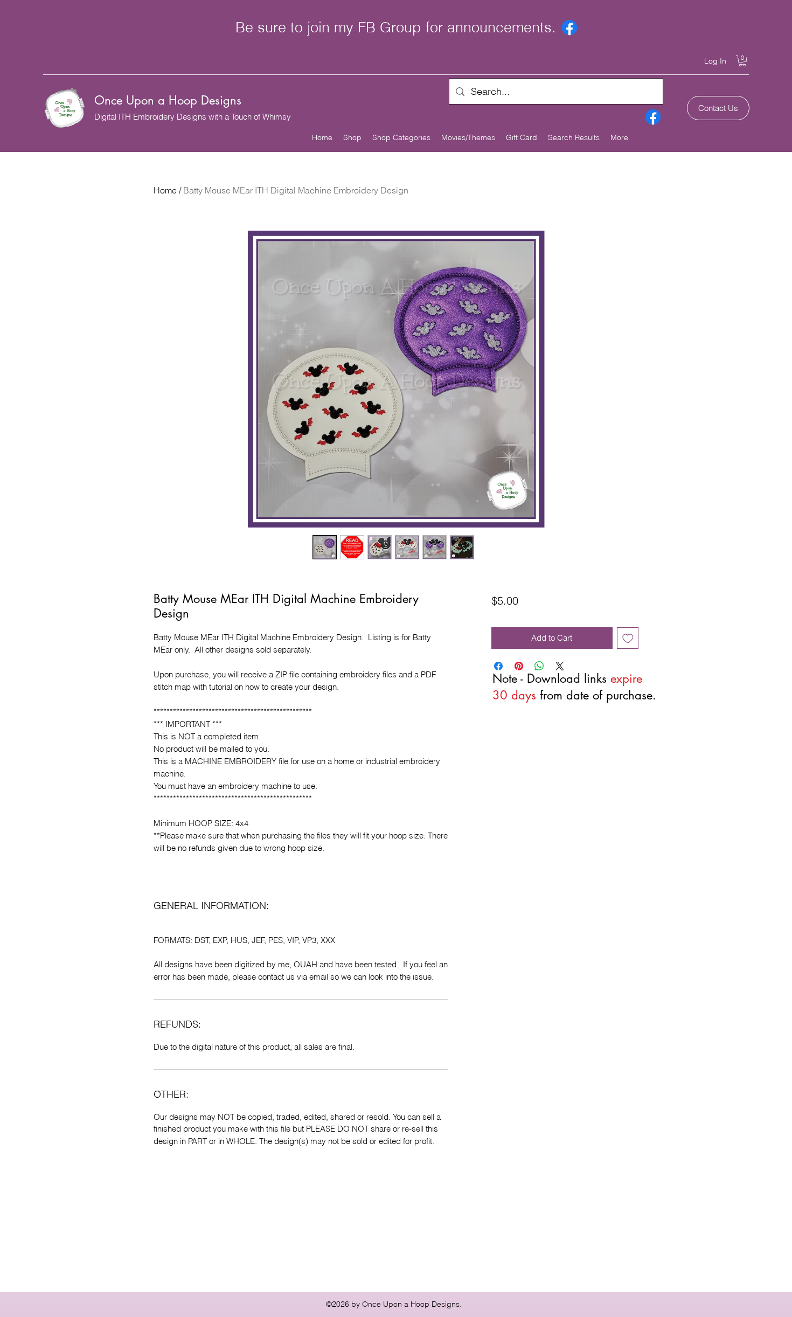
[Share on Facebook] (498, 666)
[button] (742, 61)
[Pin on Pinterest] (518, 666)
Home (165, 190)
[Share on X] (559, 666)
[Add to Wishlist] (628, 638)
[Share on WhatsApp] (539, 666)
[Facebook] (569, 27)
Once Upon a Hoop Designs (167, 100)
